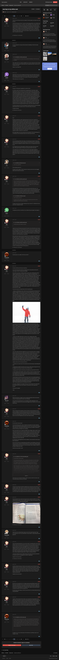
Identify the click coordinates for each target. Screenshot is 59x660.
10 (12, 639)
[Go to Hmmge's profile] (7, 45)
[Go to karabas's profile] (7, 74)
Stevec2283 (7, 59)
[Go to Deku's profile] (7, 20)
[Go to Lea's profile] (7, 162)
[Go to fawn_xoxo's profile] (7, 397)
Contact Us (3, 658)
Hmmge (6, 47)
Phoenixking (7, 257)
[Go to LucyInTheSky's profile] (7, 532)
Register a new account (11, 645)
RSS (10, 658)
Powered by (53, 658)
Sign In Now (31, 645)
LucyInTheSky (6, 535)
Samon (7, 213)
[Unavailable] (26, 302)
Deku (7, 23)
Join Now (49, 68)
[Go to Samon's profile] (7, 210)
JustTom (24, 222)
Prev (4, 639)
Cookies (7, 658)
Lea (23, 195)
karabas (6, 77)
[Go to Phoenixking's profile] (7, 254)
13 (17, 639)
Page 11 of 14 (26, 639)
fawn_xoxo (7, 400)
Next (21, 639)
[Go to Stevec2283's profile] (7, 56)
